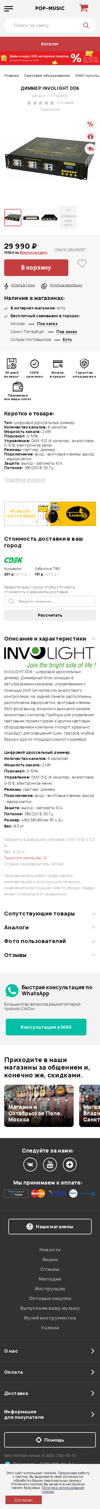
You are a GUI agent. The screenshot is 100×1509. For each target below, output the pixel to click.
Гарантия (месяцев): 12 (25, 857)
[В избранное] (82, 267)
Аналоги (16, 927)
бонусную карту (34, 252)
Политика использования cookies (63, 1489)
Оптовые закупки (50, 1298)
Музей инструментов (50, 1318)
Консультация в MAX (46, 1027)
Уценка (50, 1328)
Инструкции (50, 1289)
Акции (50, 1259)
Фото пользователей (35, 941)
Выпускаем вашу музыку (50, 1308)
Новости (50, 1250)
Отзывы (15, 955)
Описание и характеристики (45, 638)
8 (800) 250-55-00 (59, 1455)
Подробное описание (24, 479)
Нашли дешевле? (70, 249)
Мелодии (50, 1279)
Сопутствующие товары (39, 913)
